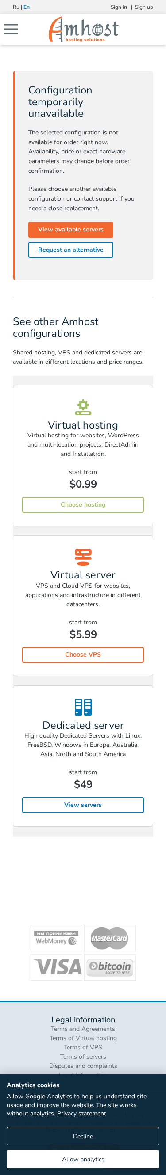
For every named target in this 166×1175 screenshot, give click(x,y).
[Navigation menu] (9, 29)
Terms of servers (83, 1056)
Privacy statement (81, 1113)
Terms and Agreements (83, 1029)
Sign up (144, 7)
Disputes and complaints (83, 1066)
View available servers (71, 229)
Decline (83, 1136)
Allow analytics (83, 1159)
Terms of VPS (83, 1047)
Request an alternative (71, 250)
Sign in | (123, 7)
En (26, 7)
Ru (16, 7)
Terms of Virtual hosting (83, 1038)
